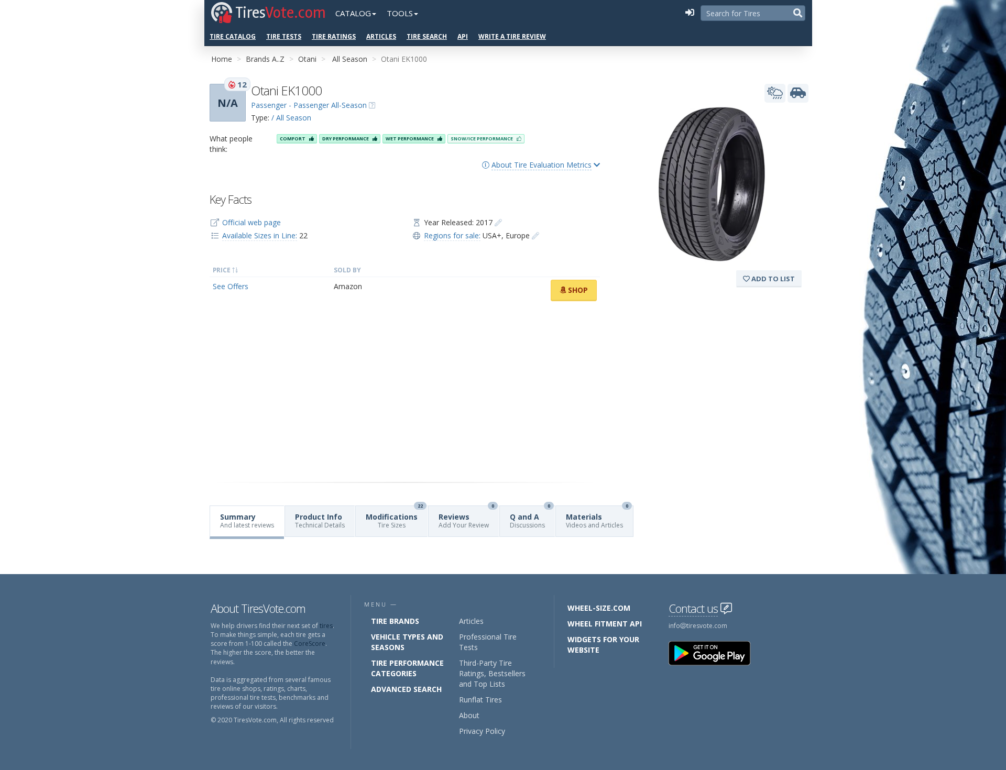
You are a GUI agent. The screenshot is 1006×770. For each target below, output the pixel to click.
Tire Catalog (233, 36)
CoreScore (309, 643)
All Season (349, 59)
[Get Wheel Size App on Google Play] (716, 652)
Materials (597, 518)
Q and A (530, 518)
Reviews (466, 518)
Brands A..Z (265, 59)
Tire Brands (395, 621)
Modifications (394, 518)
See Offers (230, 286)
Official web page (251, 222)
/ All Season (291, 118)
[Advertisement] (405, 391)
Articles (381, 36)
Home (221, 59)
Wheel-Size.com (598, 608)
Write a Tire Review (512, 36)
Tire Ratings (334, 36)
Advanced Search (406, 689)
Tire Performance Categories (407, 668)
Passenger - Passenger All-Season (309, 105)
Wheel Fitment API (604, 624)
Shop (577, 290)
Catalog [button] (353, 13)
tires (326, 625)
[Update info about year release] (498, 222)
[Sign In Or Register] (689, 13)
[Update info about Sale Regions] (535, 235)
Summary (247, 521)
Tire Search (427, 36)
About (469, 715)
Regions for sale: (452, 235)
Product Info (320, 521)
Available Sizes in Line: (259, 235)
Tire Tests (283, 36)
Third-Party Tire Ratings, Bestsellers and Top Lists (492, 673)
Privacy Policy (482, 731)
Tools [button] (400, 13)
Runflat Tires (480, 700)
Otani (307, 59)
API (462, 36)
